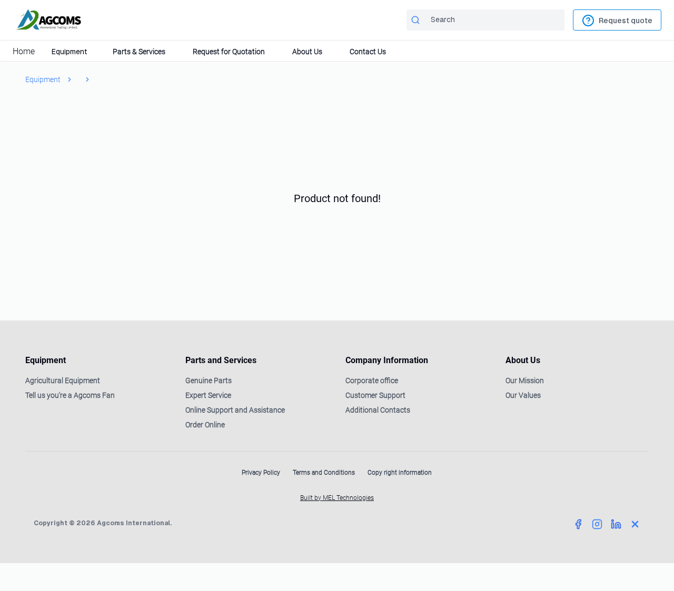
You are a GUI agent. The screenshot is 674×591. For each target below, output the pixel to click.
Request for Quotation (229, 51)
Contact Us (368, 51)
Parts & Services (139, 51)
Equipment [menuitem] (69, 51)
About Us (307, 51)
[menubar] (337, 51)
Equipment (43, 79)
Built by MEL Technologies (337, 498)
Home (24, 51)
